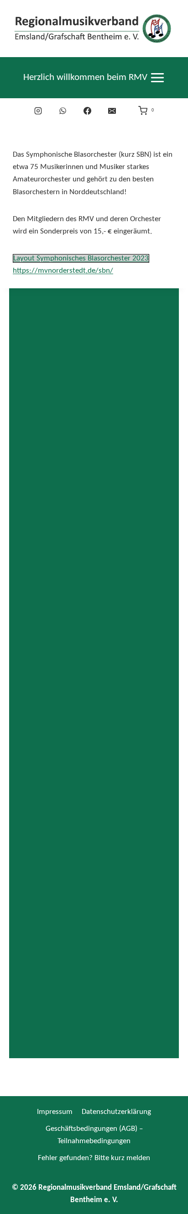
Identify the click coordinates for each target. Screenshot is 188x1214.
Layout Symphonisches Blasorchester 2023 (81, 258)
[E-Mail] (112, 110)
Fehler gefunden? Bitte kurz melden (94, 1158)
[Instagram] (38, 110)
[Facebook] (87, 110)
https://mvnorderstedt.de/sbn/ (63, 271)
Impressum (55, 1112)
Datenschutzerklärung (116, 1112)
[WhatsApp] (63, 110)
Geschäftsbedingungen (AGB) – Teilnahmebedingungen (94, 1135)
